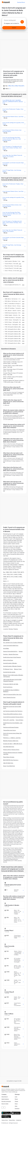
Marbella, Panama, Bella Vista (10, 740)
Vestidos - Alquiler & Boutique (10, 654)
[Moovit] (6, 2)
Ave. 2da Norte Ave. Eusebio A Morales (12, 642)
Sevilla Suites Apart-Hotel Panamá (12, 657)
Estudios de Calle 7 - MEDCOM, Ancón (12, 743)
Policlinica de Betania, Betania (10, 727)
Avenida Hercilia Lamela (9, 672)
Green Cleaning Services (9, 697)
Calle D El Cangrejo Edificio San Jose (12, 694)
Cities (16, 1106)
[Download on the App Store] (15, 1113)
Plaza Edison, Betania (8, 757)
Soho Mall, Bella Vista (8, 746)
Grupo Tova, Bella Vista (9, 766)
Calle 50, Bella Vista (8, 763)
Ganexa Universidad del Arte (10, 651)
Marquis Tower (18, 669)
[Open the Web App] (6, 1116)
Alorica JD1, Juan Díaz (8, 720)
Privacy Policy (12, 1120)
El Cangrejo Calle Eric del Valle (10, 684)
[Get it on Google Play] (6, 1113)
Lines (16, 1096)
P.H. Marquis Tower (8, 669)
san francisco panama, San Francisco (12, 711)
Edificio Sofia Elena (8, 660)
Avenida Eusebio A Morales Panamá (12, 666)
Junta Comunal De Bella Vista (10, 645)
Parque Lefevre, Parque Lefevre (11, 749)
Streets (16, 1101)
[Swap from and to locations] (22, 22)
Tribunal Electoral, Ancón (9, 730)
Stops (16, 1103)
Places (16, 1099)
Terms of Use (5, 1120)
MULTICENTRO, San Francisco (10, 760)
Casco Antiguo (19, 720)
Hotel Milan (6, 648)
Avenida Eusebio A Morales (10, 663)
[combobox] (14, 21)
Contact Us (18, 1120)
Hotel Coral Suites (7, 687)
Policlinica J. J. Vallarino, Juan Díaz (12, 737)
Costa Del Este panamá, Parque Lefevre (13, 717)
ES (3, 1107)
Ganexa (20, 651)
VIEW (23, 261)
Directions (17, 1108)
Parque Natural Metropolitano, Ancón (12, 714)
